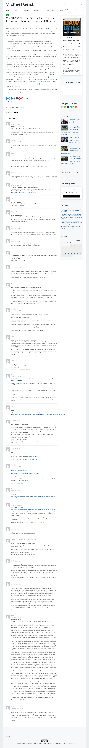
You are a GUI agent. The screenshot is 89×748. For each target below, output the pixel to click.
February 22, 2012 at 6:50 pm (16, 310)
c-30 (10, 107)
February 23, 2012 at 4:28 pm (16, 466)
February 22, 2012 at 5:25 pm (16, 267)
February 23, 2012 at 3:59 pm (16, 422)
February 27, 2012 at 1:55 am (16, 529)
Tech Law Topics (49, 10)
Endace (14, 81)
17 (77, 250)
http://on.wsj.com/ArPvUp (33, 459)
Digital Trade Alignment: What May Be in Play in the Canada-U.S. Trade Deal (75, 121)
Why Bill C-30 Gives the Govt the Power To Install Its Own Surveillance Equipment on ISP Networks (31, 20)
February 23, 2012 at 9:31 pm (16, 505)
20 (65, 253)
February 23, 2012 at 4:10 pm (16, 450)
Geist (20, 4)
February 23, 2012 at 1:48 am (16, 376)
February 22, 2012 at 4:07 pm (16, 228)
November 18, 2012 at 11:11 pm (17, 617)
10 (77, 248)
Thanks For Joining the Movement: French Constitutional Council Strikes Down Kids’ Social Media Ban (70, 141)
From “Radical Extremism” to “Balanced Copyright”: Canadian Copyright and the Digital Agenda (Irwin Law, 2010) (71, 222)
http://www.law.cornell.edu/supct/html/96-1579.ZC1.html (23, 701)
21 (68, 253)
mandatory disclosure (51, 28)
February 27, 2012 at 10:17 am (17, 541)
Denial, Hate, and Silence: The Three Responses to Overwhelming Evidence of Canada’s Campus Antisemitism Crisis (71, 150)
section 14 (23, 107)
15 (71, 250)
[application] (71, 32)
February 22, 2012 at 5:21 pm (16, 253)
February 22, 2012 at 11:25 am (17, 154)
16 (74, 250)
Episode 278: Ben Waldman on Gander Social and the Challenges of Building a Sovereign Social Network (72, 54)
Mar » (65, 258)
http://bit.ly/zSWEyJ (33, 456)
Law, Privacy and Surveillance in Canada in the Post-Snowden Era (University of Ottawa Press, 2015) (71, 210)
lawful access (15, 107)
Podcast (61, 10)
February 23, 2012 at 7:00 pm (16, 490)
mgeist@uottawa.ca (10, 737)
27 (65, 255)
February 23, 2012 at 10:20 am (17, 408)
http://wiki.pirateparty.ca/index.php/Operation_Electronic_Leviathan (26, 476)
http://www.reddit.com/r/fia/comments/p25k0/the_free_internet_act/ (26, 473)
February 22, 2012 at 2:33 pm (16, 199)
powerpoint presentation (39, 83)
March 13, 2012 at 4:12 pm (16, 561)
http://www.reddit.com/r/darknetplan (19, 470)
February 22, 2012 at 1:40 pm (16, 185)
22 (71, 253)
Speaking (36, 10)
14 (68, 250)
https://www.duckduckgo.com (17, 483)
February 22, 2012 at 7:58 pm (16, 361)
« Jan (62, 258)
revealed (18, 72)
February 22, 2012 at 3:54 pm (16, 213)
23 (74, 253)
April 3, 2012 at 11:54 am (16, 584)
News (7, 15)
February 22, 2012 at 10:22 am (17, 141)
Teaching (26, 10)
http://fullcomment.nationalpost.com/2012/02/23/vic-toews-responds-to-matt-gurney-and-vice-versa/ (33, 509)
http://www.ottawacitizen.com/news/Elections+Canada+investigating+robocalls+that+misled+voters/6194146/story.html (38, 414)
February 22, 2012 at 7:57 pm (16, 337)
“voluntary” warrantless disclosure (25, 30)
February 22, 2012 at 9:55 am (16, 124)
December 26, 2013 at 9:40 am (17, 708)
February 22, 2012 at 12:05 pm (17, 173)
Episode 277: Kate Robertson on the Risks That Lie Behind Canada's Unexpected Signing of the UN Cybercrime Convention (71, 62)
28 (68, 255)
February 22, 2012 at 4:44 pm (16, 241)
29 (71, 255)
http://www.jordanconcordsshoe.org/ (20, 532)
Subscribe (72, 196)
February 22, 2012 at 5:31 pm (16, 285)
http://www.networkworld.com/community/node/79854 (23, 192)
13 (65, 250)
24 (77, 253)
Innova (16, 77)
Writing (16, 10)
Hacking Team (42, 81)
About (7, 10)
